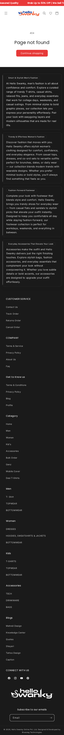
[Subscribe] (51, 717)
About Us (11, 359)
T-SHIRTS (11, 561)
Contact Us (12, 307)
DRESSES (11, 529)
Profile (9, 405)
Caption (10, 659)
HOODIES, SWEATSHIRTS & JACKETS (26, 535)
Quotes (10, 639)
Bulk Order (11, 457)
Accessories (12, 451)
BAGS (9, 607)
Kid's (8, 444)
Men (8, 430)
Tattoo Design (13, 653)
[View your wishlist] (50, 13)
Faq (8, 366)
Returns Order (13, 320)
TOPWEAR (11, 503)
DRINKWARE (12, 600)
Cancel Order (13, 327)
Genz (8, 464)
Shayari (10, 646)
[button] (6, 13)
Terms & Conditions (16, 385)
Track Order (12, 313)
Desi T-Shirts (12, 478)
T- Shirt (10, 497)
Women (10, 437)
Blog (8, 398)
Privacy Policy (13, 352)
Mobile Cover (13, 471)
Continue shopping (32, 53)
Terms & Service (14, 346)
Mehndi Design (14, 626)
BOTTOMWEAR (14, 510)
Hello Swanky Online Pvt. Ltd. (24, 729)
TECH (9, 593)
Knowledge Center (15, 632)
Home (9, 424)
